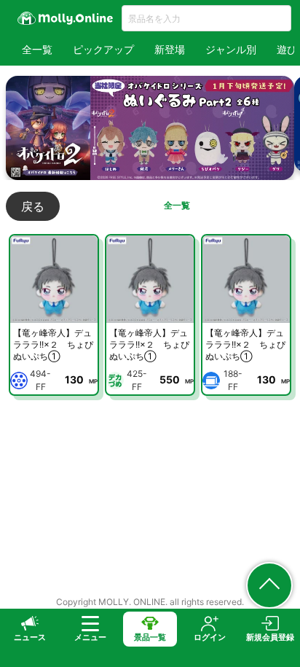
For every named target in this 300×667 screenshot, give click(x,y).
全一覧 (37, 49)
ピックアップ (103, 49)
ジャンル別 (230, 49)
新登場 (169, 49)
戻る (32, 206)
